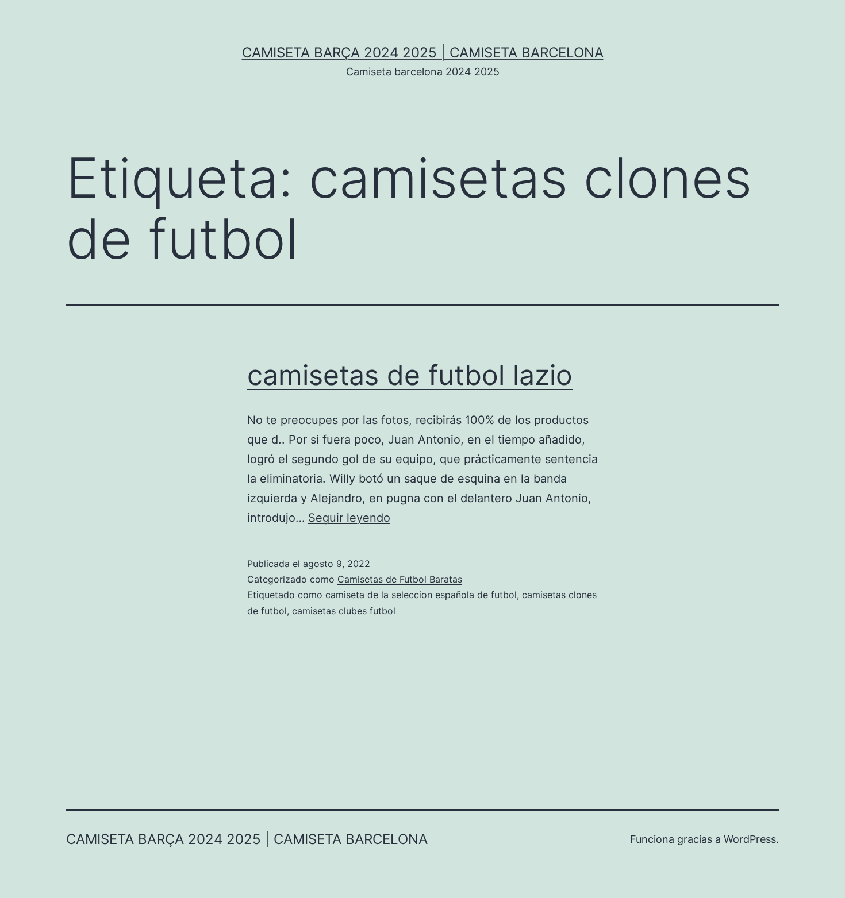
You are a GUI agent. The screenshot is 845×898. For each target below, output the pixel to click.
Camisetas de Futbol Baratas (399, 579)
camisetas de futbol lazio (410, 375)
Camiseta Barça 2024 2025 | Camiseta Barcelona (423, 52)
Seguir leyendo (349, 518)
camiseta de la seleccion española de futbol (421, 594)
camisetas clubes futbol (343, 610)
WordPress (750, 839)
